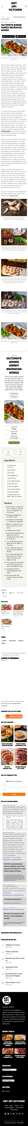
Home (2, 17)
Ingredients (8, 454)
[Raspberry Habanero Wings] (6, 607)
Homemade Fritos (12, 967)
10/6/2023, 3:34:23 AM (11, 907)
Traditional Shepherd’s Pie (20, 744)
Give (22, 1105)
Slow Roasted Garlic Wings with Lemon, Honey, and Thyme (18, 613)
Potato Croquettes (7, 767)
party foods (12, 640)
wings (3, 643)
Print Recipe (21, 36)
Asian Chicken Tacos (13, 982)
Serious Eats (14, 195)
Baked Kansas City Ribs (21, 767)
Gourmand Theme (10, 1122)
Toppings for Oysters (13, 945)
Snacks (9, 17)
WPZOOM (20, 1122)
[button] (2, 6)
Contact (17, 1105)
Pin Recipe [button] (14, 397)
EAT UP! (14, 794)
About (11, 1105)
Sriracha (20, 640)
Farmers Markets (9, 1107)
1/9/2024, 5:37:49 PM (11, 832)
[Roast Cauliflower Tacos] (6, 622)
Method (21, 454)
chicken (4, 640)
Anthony (13, 22)
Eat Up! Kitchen (15, 6)
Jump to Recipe (9, 36)
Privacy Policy (19, 1107)
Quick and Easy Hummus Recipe (7, 744)
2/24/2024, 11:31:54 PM (11, 805)
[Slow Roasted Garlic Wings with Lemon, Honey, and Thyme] (18, 607)
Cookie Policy (14, 1109)
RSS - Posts (5, 1091)
